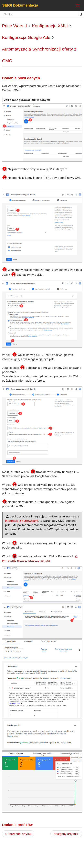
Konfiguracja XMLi (50, 25)
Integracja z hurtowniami (21, 520)
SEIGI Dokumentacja (20, 5)
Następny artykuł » (66, 833)
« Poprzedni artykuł (18, 833)
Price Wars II (14, 25)
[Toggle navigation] (77, 5)
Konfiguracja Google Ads (26, 37)
